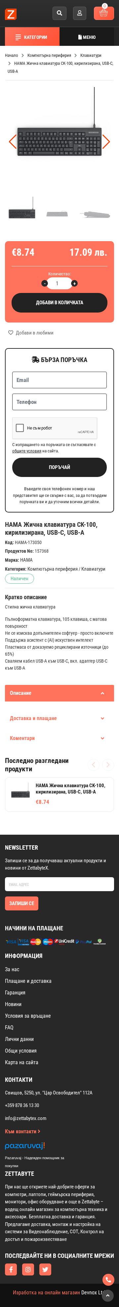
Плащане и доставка (28, 981)
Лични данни (19, 1039)
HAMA (26, 560)
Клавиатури (93, 569)
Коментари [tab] (22, 738)
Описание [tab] (20, 693)
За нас (12, 969)
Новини (13, 1004)
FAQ (9, 1027)
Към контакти (21, 1131)
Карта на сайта (21, 1062)
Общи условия (21, 1051)
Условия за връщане (28, 1016)
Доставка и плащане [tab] (33, 718)
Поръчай (59, 467)
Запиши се (21, 903)
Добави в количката (59, 303)
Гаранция (15, 992)
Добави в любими (34, 333)
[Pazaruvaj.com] (41, 1147)
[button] (106, 142)
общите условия (26, 450)
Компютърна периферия (52, 569)
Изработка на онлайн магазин (46, 1292)
